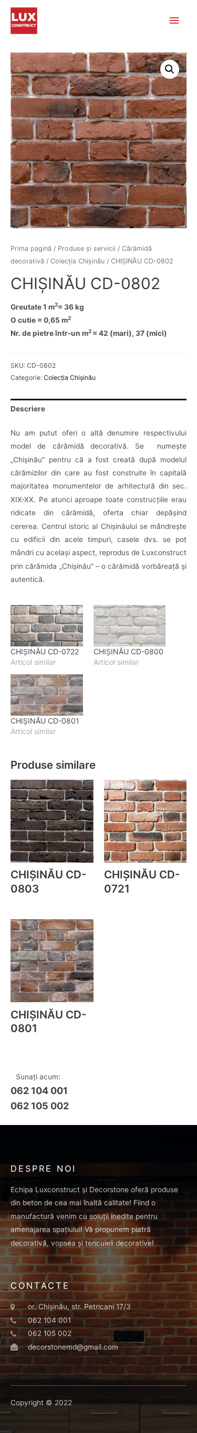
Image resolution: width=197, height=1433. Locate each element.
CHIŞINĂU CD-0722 (45, 651)
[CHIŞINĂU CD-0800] (130, 625)
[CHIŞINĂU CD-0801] (47, 695)
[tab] (98, 409)
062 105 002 (40, 1105)
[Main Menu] (174, 21)
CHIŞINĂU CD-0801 (45, 720)
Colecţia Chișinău (77, 261)
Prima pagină (31, 248)
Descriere (28, 409)
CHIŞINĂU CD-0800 (128, 651)
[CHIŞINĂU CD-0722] (47, 625)
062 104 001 (39, 1090)
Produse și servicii (87, 248)
